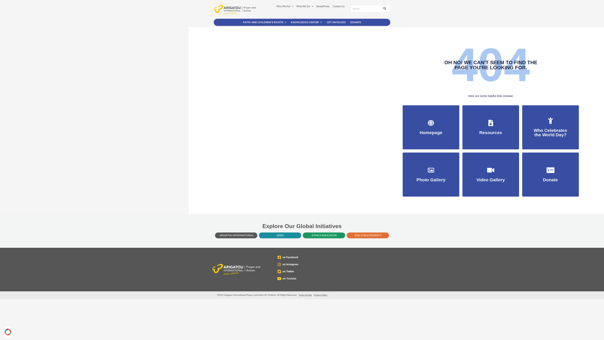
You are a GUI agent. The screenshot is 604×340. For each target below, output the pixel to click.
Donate (355, 22)
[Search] (384, 8)
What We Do (303, 6)
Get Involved (336, 22)
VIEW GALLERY (431, 178)
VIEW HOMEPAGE (431, 131)
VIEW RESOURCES (490, 131)
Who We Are (283, 6)
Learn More (550, 133)
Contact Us (339, 6)
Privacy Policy (320, 295)
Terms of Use (305, 295)
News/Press (323, 6)
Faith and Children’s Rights (263, 22)
